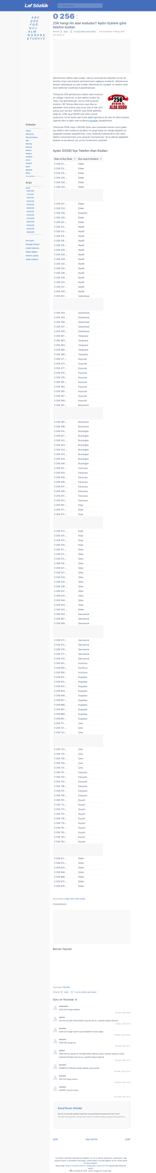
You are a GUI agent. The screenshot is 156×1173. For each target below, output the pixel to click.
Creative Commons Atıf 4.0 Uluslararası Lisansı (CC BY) (86, 1166)
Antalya (29, 153)
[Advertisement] (91, 56)
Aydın (66, 31)
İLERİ (127, 1139)
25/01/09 (30, 201)
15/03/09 (30, 225)
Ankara (28, 150)
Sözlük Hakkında (32, 248)
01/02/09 (30, 205)
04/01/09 (30, 191)
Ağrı (27, 140)
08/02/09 (30, 208)
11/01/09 (30, 194)
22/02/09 (30, 215)
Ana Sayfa (30, 240)
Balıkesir (29, 170)
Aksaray (29, 144)
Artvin (28, 160)
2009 (28, 188)
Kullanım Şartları (32, 256)
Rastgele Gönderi (32, 244)
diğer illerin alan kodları (75, 899)
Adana (28, 131)
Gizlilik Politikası (32, 259)
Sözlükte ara (68, 5)
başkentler (30, 176)
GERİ (55, 1139)
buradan (94, 120)
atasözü (29, 163)
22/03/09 (30, 229)
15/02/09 (30, 211)
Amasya (29, 147)
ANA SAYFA (92, 1139)
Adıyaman (30, 134)
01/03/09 (30, 218)
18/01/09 (30, 198)
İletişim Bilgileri (31, 252)
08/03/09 (30, 222)
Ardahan (29, 157)
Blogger (97, 1171)
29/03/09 (30, 232)
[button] (92, 1108)
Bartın (28, 173)
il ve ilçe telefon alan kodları (85, 31)
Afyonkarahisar (32, 137)
